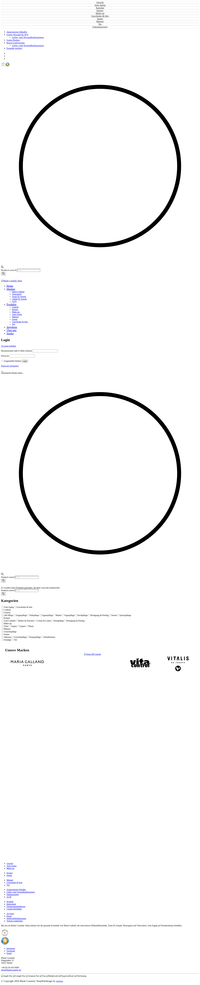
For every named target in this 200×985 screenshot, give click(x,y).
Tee (100, 24)
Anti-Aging (100, 5)
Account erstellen (8, 346)
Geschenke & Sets (100, 16)
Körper (100, 10)
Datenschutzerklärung (16, 906)
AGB (9, 897)
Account (10, 913)
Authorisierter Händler (16, 889)
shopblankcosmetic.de (11, 970)
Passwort (5, 356)
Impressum (11, 904)
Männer (100, 21)
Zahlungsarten (13, 894)
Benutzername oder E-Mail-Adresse (16, 351)
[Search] (3, 274)
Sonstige (100, 8)
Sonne (100, 18)
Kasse (9, 916)
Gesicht (100, 2)
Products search (9, 270)
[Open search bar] (2, 267)
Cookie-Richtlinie (14, 909)
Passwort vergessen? (10, 366)
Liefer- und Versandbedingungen (21, 892)
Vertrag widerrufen (15, 921)
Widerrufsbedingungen (16, 918)
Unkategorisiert (100, 27)
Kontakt (10, 901)
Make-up (100, 13)
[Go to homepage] (11, 281)
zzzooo (59, 981)
